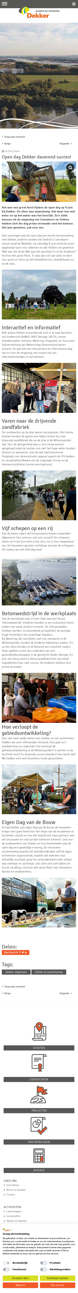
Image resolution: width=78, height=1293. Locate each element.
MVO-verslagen (39, 1142)
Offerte (39, 1170)
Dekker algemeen (16, 972)
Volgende (64, 143)
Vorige (7, 143)
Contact (10, 1194)
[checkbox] (6, 1263)
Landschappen (14, 1211)
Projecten (39, 1110)
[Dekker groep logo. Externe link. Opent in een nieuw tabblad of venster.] (8, 1229)
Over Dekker (12, 1185)
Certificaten (39, 1079)
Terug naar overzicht (14, 136)
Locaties (39, 1048)
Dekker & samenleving (49, 972)
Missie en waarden (16, 1189)
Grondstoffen (13, 1216)
